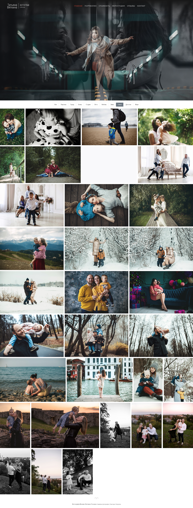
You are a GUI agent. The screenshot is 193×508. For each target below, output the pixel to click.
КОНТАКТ (141, 6)
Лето (96, 104)
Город (72, 104)
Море (137, 104)
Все (56, 104)
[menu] (0, 100)
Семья (120, 104)
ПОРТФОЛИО (90, 6)
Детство (128, 104)
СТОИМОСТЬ (104, 6)
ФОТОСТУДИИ (118, 6)
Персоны (63, 104)
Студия (88, 104)
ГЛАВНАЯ (78, 6)
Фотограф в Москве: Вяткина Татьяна (84, 504)
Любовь (104, 104)
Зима (112, 104)
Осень (80, 104)
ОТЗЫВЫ (131, 6)
